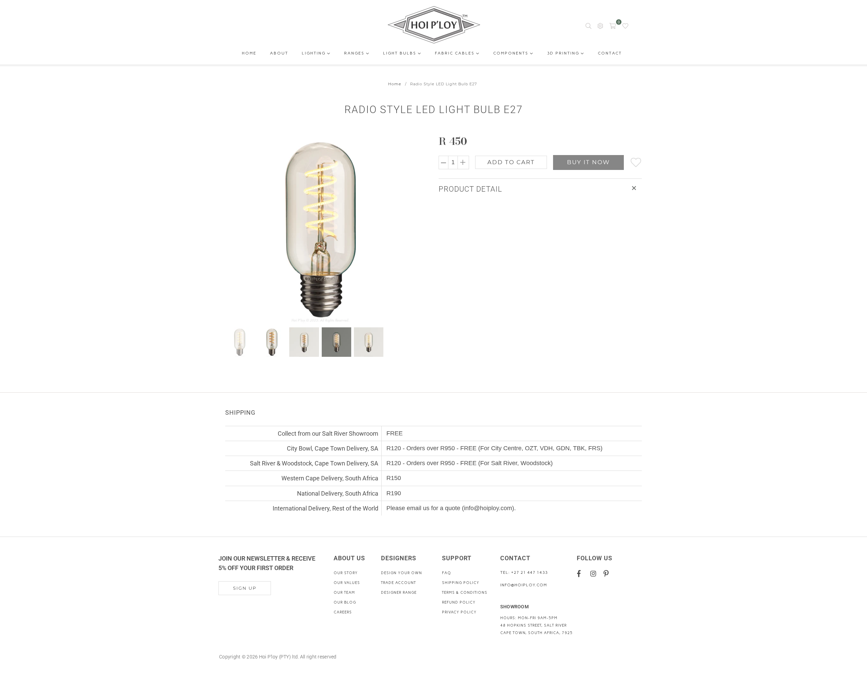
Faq (446, 573)
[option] (324, 229)
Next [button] (411, 229)
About (279, 54)
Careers (343, 612)
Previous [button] (231, 229)
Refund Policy (458, 602)
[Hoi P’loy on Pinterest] (607, 573)
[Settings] (600, 25)
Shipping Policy (460, 583)
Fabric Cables (455, 53)
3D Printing (564, 53)
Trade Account (398, 583)
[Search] (588, 25)
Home (249, 54)
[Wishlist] (625, 25)
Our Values (347, 583)
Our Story (346, 573)
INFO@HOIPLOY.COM (523, 585)
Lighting (314, 53)
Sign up (244, 588)
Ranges (355, 53)
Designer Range (399, 592)
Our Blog (345, 602)
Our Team (344, 592)
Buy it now (588, 162)
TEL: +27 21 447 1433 (524, 572)
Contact (610, 54)
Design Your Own (401, 573)
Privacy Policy (459, 612)
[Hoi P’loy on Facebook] (581, 573)
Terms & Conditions (464, 592)
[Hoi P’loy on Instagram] (594, 573)
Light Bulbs (400, 53)
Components (511, 53)
